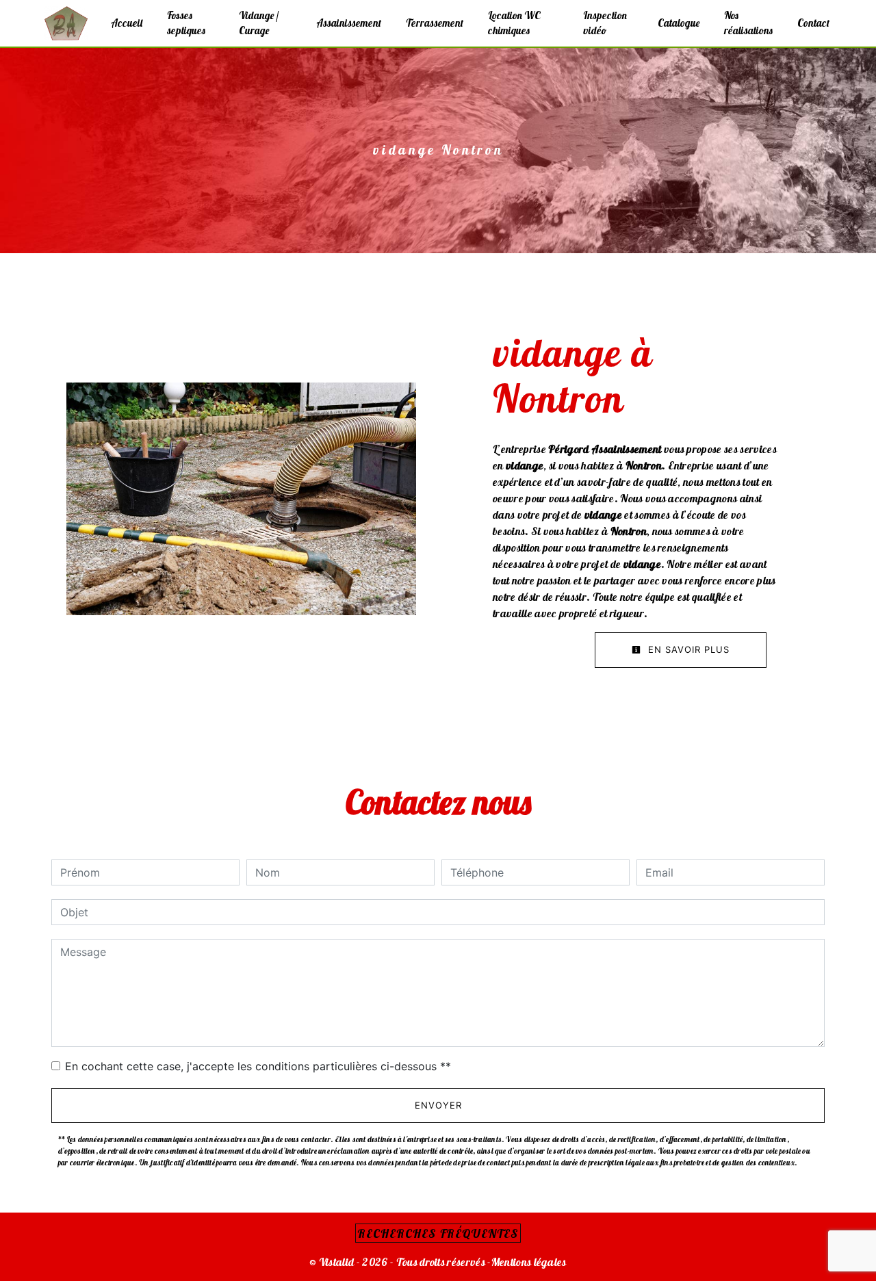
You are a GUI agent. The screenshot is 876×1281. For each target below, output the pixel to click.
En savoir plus (687, 649)
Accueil (126, 22)
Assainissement (348, 22)
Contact (813, 22)
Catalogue (678, 22)
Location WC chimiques (514, 23)
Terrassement (434, 22)
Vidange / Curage (259, 23)
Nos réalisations (748, 23)
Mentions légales (529, 1262)
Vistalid (337, 1262)
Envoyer (438, 1105)
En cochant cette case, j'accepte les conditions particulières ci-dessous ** (258, 1066)
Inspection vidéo (605, 23)
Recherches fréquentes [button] (438, 1233)
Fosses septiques (186, 23)
